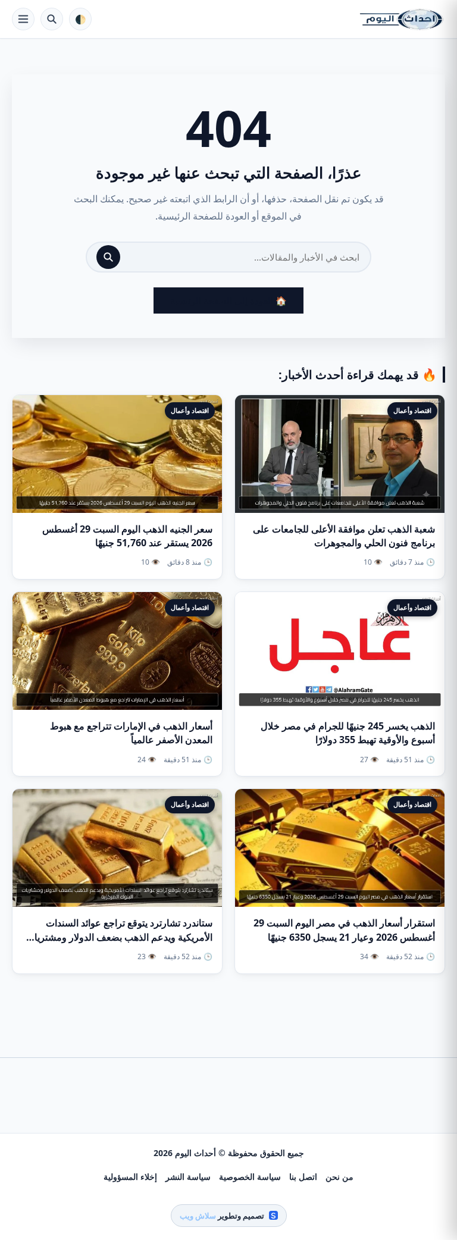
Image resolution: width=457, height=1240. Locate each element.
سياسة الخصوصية (250, 1176)
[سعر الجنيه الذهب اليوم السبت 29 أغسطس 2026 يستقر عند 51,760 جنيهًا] (117, 454)
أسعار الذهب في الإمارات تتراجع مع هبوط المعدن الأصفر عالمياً (131, 732)
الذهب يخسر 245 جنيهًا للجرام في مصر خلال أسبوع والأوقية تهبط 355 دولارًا (348, 732)
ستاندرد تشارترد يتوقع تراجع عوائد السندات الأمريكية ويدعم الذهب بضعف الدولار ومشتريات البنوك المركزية (119, 936)
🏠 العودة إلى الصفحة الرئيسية (228, 300)
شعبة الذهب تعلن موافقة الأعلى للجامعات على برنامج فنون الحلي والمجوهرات (344, 535)
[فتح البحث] (51, 19)
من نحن (339, 1176)
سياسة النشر (188, 1176)
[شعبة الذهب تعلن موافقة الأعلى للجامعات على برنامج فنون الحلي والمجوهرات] (340, 454)
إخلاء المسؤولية (130, 1176)
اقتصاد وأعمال (412, 410)
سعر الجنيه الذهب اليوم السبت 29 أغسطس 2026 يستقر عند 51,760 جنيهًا (127, 535)
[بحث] (108, 257)
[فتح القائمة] (23, 19)
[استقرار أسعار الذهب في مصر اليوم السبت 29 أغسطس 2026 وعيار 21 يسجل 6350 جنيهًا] (340, 848)
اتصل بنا (303, 1176)
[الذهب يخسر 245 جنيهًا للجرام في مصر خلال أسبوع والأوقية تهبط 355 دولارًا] (340, 651)
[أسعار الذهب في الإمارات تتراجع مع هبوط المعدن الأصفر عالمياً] (117, 651)
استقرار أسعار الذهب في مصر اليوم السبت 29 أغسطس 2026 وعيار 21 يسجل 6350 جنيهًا (344, 929)
